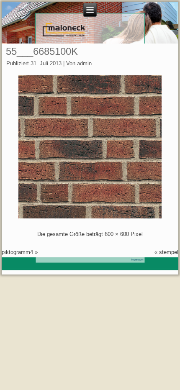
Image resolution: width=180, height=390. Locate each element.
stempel (168, 252)
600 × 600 (117, 234)
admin (84, 63)
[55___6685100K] (89, 216)
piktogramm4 (17, 252)
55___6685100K (42, 51)
